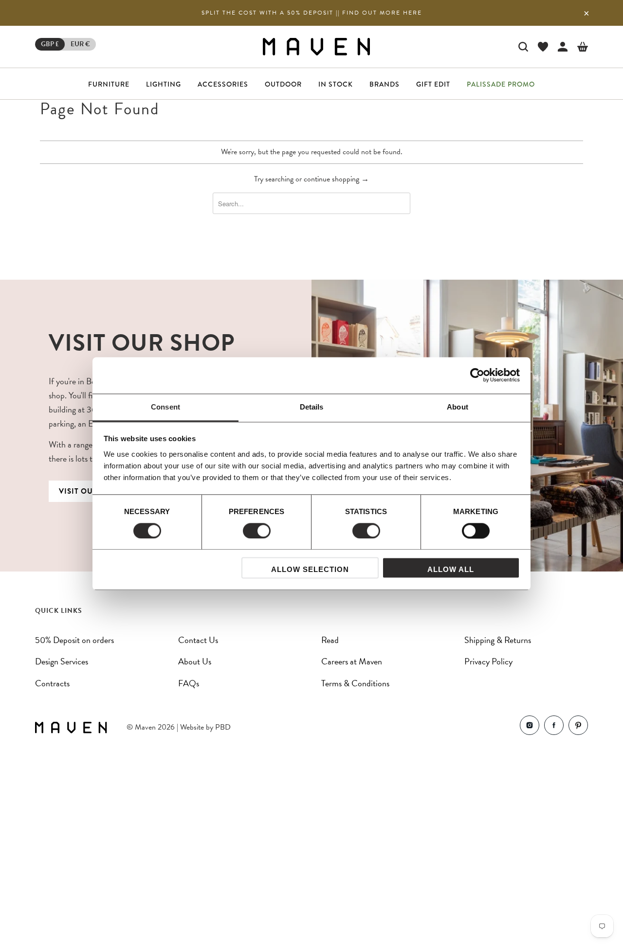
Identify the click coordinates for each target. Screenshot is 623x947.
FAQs (188, 683)
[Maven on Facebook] (554, 727)
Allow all (450, 570)
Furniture (108, 84)
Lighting (163, 84)
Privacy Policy (488, 661)
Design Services (61, 661)
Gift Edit (433, 84)
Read (330, 639)
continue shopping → (336, 179)
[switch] (257, 530)
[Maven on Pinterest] (578, 727)
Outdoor (283, 84)
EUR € (80, 44)
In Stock (335, 84)
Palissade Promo (501, 84)
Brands (384, 84)
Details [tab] (312, 407)
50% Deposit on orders (74, 639)
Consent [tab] (165, 407)
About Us (194, 661)
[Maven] (316, 46)
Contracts (52, 683)
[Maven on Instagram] (529, 727)
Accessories (223, 84)
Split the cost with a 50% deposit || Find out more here (312, 12)
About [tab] (457, 407)
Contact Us (198, 639)
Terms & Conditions (355, 683)
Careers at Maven (351, 661)
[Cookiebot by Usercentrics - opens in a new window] (477, 375)
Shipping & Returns (497, 639)
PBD (223, 727)
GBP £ (50, 44)
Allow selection (310, 570)
